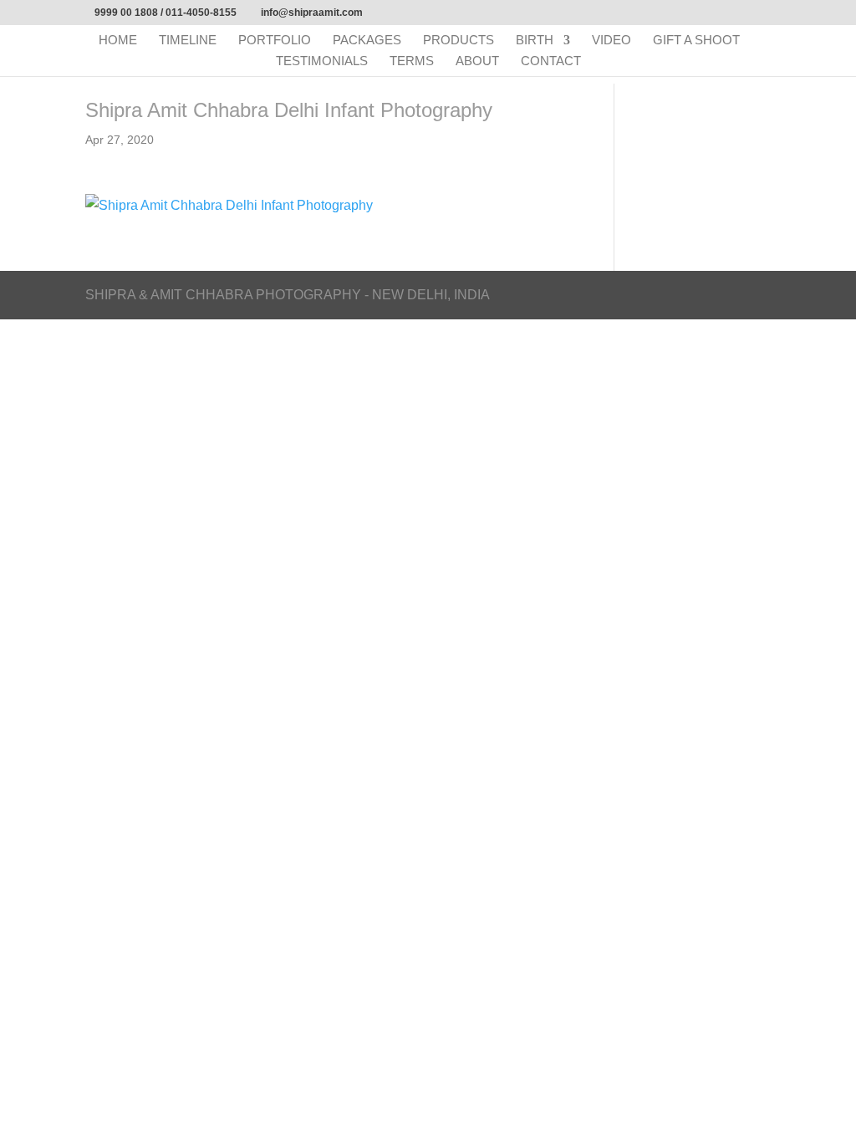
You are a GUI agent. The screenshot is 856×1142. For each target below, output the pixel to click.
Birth (534, 40)
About (477, 61)
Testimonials (322, 61)
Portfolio (274, 40)
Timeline (188, 40)
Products (458, 40)
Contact (551, 61)
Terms (412, 61)
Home (118, 40)
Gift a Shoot (696, 40)
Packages (367, 40)
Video (611, 40)
